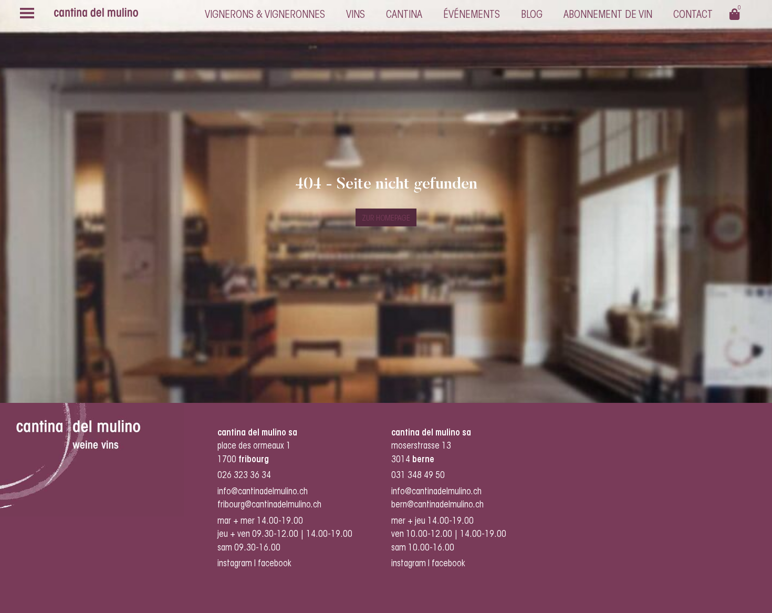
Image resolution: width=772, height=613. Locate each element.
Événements (471, 15)
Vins (355, 15)
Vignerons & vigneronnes (265, 15)
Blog (532, 15)
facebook (276, 563)
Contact (693, 15)
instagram (234, 563)
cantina (404, 15)
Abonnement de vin (608, 15)
